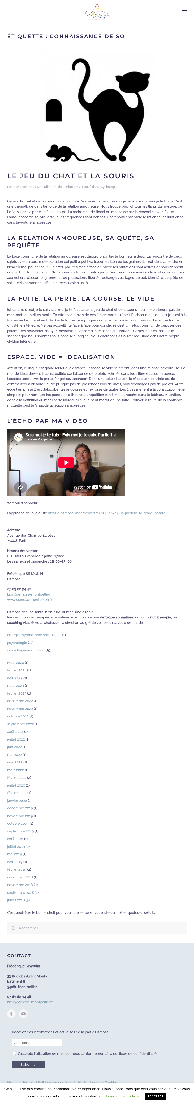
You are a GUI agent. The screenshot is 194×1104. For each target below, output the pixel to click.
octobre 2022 (18, 716)
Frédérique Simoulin (35, 187)
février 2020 (16, 793)
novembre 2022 (20, 709)
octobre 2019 (18, 823)
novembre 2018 (20, 885)
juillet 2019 (16, 846)
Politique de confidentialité (59, 1082)
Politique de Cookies (101, 1082)
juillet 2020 (16, 785)
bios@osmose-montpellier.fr (30, 594)
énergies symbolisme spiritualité (33, 635)
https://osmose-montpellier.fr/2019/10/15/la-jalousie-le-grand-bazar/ (106, 513)
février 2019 (16, 869)
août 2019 (15, 839)
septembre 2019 (20, 831)
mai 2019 (14, 854)
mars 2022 (15, 770)
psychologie (108, 187)
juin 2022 (14, 747)
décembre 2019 (20, 808)
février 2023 (16, 693)
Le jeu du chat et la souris (71, 176)
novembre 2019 (20, 816)
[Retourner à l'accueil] (97, 12)
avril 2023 (14, 678)
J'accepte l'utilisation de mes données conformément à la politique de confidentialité (87, 1053)
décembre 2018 (20, 877)
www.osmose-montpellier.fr (29, 599)
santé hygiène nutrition (26, 650)
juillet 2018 (16, 900)
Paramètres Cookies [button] (122, 1096)
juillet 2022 (16, 739)
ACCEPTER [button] (155, 1096)
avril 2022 (14, 762)
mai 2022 (14, 755)
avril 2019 (14, 862)
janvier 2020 (17, 801)
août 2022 (15, 731)
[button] (184, 12)
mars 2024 (15, 663)
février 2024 (16, 670)
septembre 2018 (20, 892)
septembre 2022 (20, 724)
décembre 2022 (20, 701)
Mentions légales (21, 1082)
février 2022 (16, 777)
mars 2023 (15, 686)
